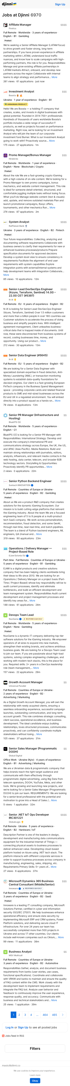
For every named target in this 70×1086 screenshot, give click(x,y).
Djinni (9, 4)
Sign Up (60, 4)
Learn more (35, 1075)
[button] (54, 77)
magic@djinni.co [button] (11, 1065)
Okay (35, 1080)
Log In (10, 1027)
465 (54, 1014)
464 (45, 1014)
